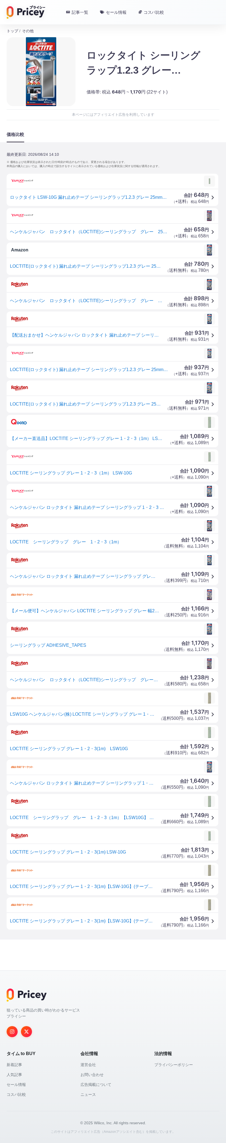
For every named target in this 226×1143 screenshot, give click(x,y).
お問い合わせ (92, 1074)
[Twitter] (26, 1031)
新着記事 (14, 1064)
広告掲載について (95, 1084)
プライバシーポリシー (173, 1064)
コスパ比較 (16, 1094)
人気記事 (14, 1074)
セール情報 (16, 1084)
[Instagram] (12, 1031)
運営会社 (88, 1064)
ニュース (88, 1094)
